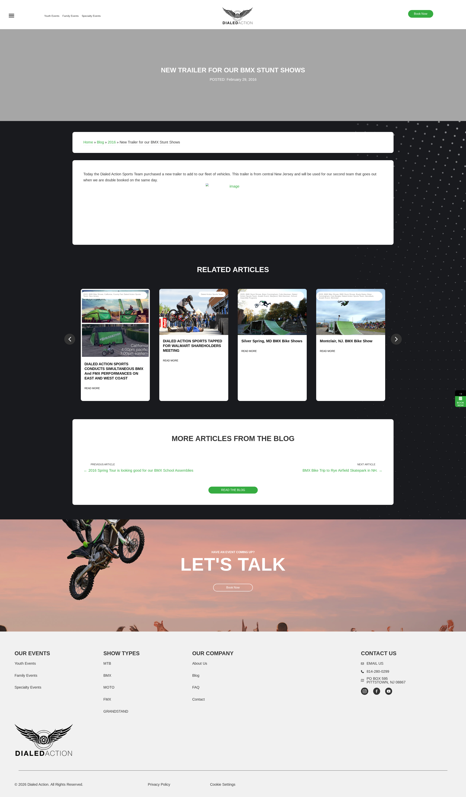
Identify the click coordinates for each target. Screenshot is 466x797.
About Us (199, 663)
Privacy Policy (159, 784)
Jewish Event (263, 296)
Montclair (334, 298)
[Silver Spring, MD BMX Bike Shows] (272, 312)
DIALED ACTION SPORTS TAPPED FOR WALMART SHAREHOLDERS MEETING (192, 345)
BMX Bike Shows (96, 294)
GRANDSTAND (115, 711)
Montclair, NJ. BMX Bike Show (346, 341)
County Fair (118, 294)
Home (88, 142)
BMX (107, 675)
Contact (198, 699)
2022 (85, 294)
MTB (107, 663)
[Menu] (11, 16)
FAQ (196, 687)
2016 (112, 142)
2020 (242, 294)
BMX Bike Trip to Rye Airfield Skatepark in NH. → (342, 470)
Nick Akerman (284, 296)
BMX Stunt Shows (253, 294)
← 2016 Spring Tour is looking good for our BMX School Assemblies (138, 470)
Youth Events (51, 15)
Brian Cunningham (270, 294)
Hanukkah (369, 296)
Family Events (70, 15)
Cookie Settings (222, 784)
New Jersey (94, 296)
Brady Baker (361, 294)
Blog (100, 142)
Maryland (274, 296)
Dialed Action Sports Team (212, 294)
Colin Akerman (285, 294)
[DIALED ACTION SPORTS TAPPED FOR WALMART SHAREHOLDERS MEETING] (193, 312)
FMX (107, 699)
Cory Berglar (336, 296)
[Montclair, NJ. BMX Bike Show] (350, 312)
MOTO (108, 687)
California (108, 294)
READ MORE (92, 388)
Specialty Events (91, 15)
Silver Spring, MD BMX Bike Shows (271, 341)
